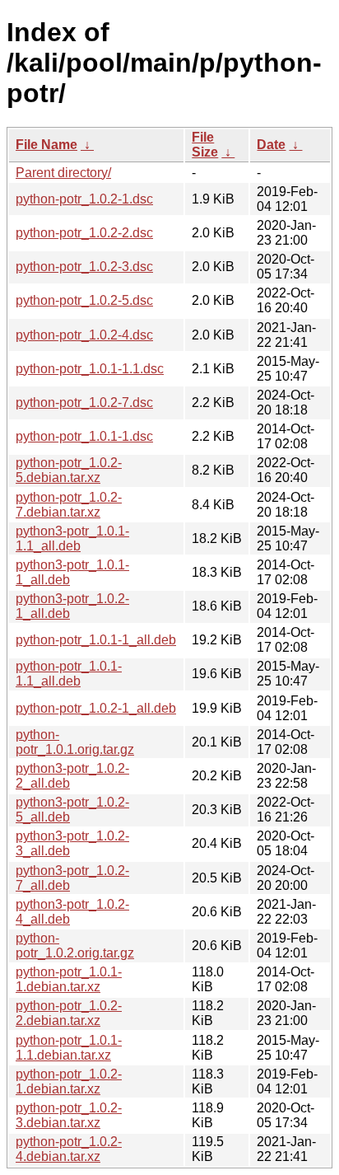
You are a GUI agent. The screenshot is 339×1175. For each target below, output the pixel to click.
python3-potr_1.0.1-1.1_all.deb (72, 538)
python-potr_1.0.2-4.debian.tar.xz (69, 1149)
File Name (46, 145)
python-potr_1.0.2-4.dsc (84, 335)
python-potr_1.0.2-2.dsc (84, 233)
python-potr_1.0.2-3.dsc (84, 267)
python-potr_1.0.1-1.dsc (84, 436)
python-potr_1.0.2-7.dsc (84, 403)
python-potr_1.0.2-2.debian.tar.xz (69, 1013)
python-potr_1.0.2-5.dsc (84, 300)
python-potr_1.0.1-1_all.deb (96, 640)
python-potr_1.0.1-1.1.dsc (90, 369)
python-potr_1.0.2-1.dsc (84, 199)
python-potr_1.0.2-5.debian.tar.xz (69, 470)
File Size (205, 144)
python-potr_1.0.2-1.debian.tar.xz (69, 1081)
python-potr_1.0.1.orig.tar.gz (75, 742)
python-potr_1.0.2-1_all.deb (96, 708)
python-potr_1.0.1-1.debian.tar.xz (69, 979)
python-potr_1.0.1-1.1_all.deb (69, 673)
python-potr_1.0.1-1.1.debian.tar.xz (69, 1047)
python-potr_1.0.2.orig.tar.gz (75, 945)
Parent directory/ (63, 173)
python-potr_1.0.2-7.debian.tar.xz (69, 504)
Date (271, 145)
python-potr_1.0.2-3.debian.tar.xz (69, 1115)
